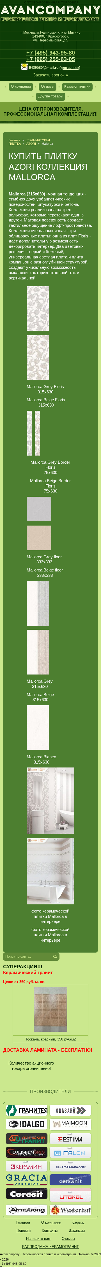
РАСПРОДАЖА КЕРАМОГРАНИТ (50, 1247)
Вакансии (77, 1230)
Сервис (78, 1222)
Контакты (50, 1230)
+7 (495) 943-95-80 (50, 53)
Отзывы (47, 86)
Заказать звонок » (50, 75)
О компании (21, 86)
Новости (24, 1230)
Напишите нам (38, 1238)
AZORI (31, 143)
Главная (14, 140)
